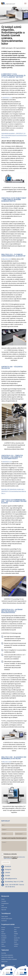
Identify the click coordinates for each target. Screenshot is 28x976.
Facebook (8, 866)
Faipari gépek (4, 916)
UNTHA (15, 946)
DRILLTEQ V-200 (6, 761)
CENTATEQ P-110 (7, 97)
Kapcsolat (3, 909)
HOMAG (3, 940)
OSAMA (16, 933)
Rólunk (3, 899)
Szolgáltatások (4, 903)
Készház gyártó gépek (6, 918)
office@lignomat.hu (11, 878)
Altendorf (3, 942)
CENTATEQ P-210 (7, 461)
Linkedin (7, 872)
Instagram (8, 869)
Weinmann (3, 935)
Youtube (7, 875)
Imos (15, 935)
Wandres (16, 940)
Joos (15, 929)
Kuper (2, 931)
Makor (15, 931)
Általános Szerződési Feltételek (9, 959)
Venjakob (16, 944)
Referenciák (4, 907)
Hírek (2, 905)
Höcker (3, 929)
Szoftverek (4, 920)
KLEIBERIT (4, 938)
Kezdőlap (3, 953)
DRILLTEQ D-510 (6, 259)
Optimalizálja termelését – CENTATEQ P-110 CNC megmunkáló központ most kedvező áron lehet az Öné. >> (14, 135)
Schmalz (3, 933)
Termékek (3, 901)
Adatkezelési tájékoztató (7, 957)
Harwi (2, 944)
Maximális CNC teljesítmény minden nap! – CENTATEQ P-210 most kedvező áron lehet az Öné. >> (13, 491)
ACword (3, 927)
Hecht (15, 942)
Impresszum (4, 961)
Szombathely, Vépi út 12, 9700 (14, 881)
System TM (17, 938)
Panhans (3, 946)
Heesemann (17, 927)
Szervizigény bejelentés (7, 955)
